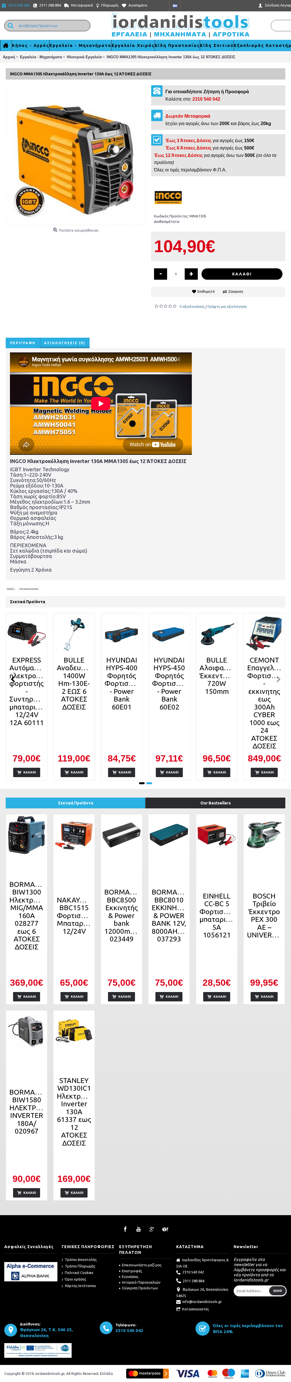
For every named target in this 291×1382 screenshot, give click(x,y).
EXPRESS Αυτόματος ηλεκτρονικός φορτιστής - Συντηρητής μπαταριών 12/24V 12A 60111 (27, 691)
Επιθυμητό (206, 291)
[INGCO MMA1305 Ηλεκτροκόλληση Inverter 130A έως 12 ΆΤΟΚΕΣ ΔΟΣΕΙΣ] (76, 155)
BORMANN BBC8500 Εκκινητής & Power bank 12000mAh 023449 (122, 915)
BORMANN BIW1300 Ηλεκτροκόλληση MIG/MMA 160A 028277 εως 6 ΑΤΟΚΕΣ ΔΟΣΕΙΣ (27, 915)
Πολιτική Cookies (79, 1273)
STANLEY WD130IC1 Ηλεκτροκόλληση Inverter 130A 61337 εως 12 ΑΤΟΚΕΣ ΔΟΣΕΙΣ (75, 1111)
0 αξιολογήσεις (192, 306)
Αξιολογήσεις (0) (64, 343)
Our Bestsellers (215, 803)
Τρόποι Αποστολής (81, 1259)
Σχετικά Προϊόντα (75, 803)
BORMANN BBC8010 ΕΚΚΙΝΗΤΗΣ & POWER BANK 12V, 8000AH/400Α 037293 (170, 915)
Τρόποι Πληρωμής (80, 1266)
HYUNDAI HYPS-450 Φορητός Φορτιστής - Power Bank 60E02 (169, 683)
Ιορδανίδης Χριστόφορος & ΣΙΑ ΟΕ (202, 1263)
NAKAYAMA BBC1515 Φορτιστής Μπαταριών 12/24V (75, 915)
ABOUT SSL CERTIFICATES (31, 1259)
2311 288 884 (193, 1281)
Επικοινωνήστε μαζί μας (141, 1265)
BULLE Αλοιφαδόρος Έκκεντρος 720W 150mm (217, 675)
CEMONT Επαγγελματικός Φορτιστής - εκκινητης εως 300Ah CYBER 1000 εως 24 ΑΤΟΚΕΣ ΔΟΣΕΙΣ (265, 703)
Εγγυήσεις (130, 1277)
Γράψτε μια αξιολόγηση (227, 306)
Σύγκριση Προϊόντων (140, 1288)
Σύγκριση (235, 291)
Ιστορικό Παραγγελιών (141, 1282)
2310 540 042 (193, 1272)
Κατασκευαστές (195, 1309)
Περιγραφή (23, 343)
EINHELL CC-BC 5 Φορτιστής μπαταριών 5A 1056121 (217, 915)
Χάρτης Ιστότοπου (80, 1286)
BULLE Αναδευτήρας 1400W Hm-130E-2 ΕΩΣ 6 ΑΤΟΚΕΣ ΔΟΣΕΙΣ (75, 683)
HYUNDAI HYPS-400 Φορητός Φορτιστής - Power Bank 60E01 (122, 683)
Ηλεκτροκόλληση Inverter (29, 589)
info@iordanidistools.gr (202, 1302)
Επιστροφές (132, 1271)
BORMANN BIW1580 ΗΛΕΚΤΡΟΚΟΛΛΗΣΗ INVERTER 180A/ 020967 (27, 1111)
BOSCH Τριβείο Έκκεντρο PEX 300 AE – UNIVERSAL (265, 915)
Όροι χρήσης (75, 1279)
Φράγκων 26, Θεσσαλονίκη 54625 (202, 1292)
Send (277, 1290)
